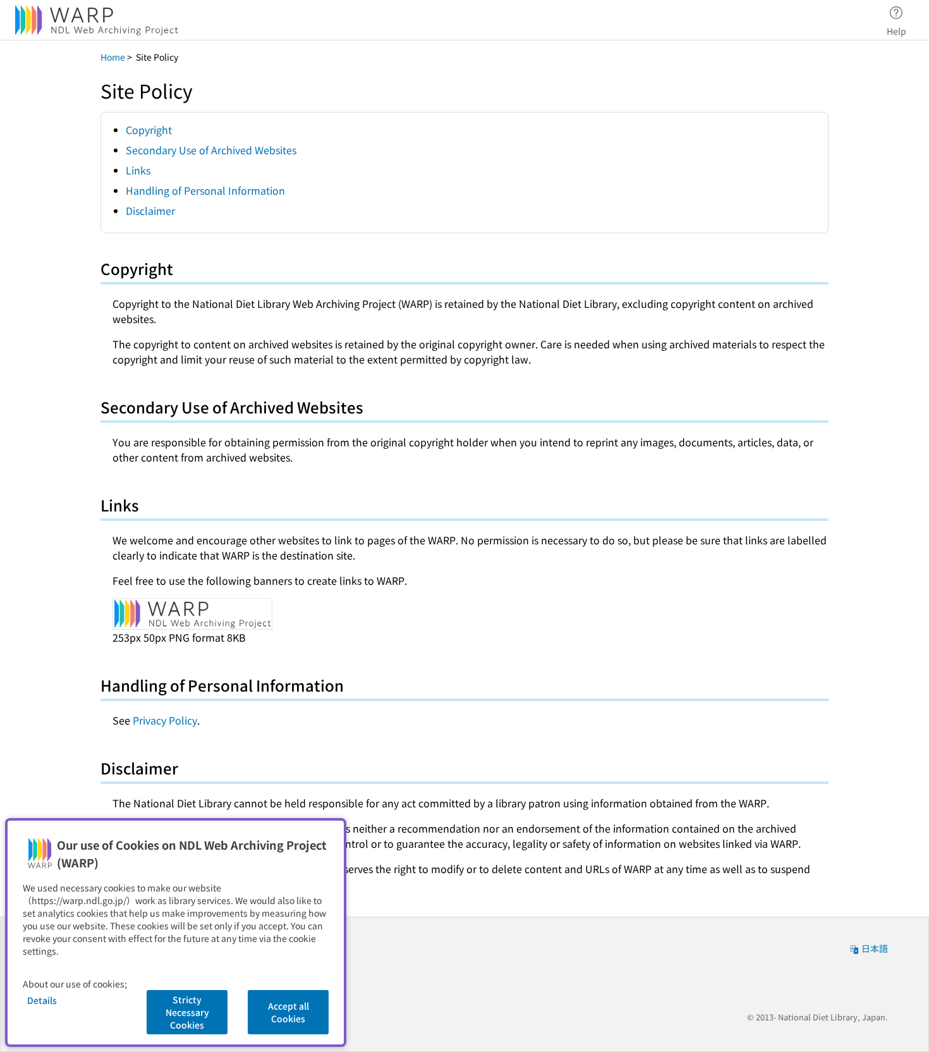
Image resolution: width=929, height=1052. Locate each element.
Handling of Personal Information (205, 190)
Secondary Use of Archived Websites (211, 149)
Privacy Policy (165, 720)
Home (112, 57)
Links (138, 170)
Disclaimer (150, 210)
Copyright (149, 129)
